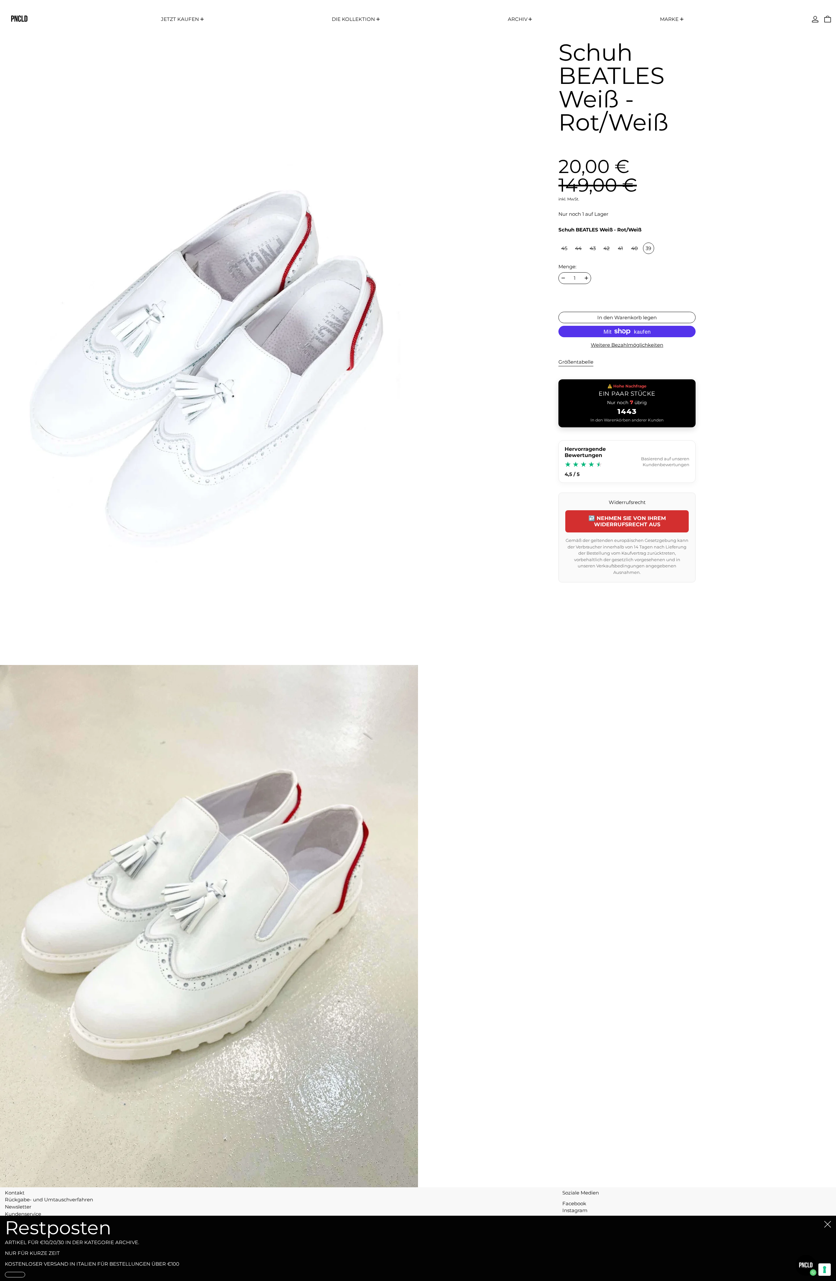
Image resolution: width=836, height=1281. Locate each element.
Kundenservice (23, 1214)
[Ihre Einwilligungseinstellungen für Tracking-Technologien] (824, 1269)
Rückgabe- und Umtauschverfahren (49, 1199)
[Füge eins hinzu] (586, 278)
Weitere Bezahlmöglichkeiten (627, 345)
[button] (827, 19)
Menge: (567, 267)
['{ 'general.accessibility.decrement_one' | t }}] (563, 278)
